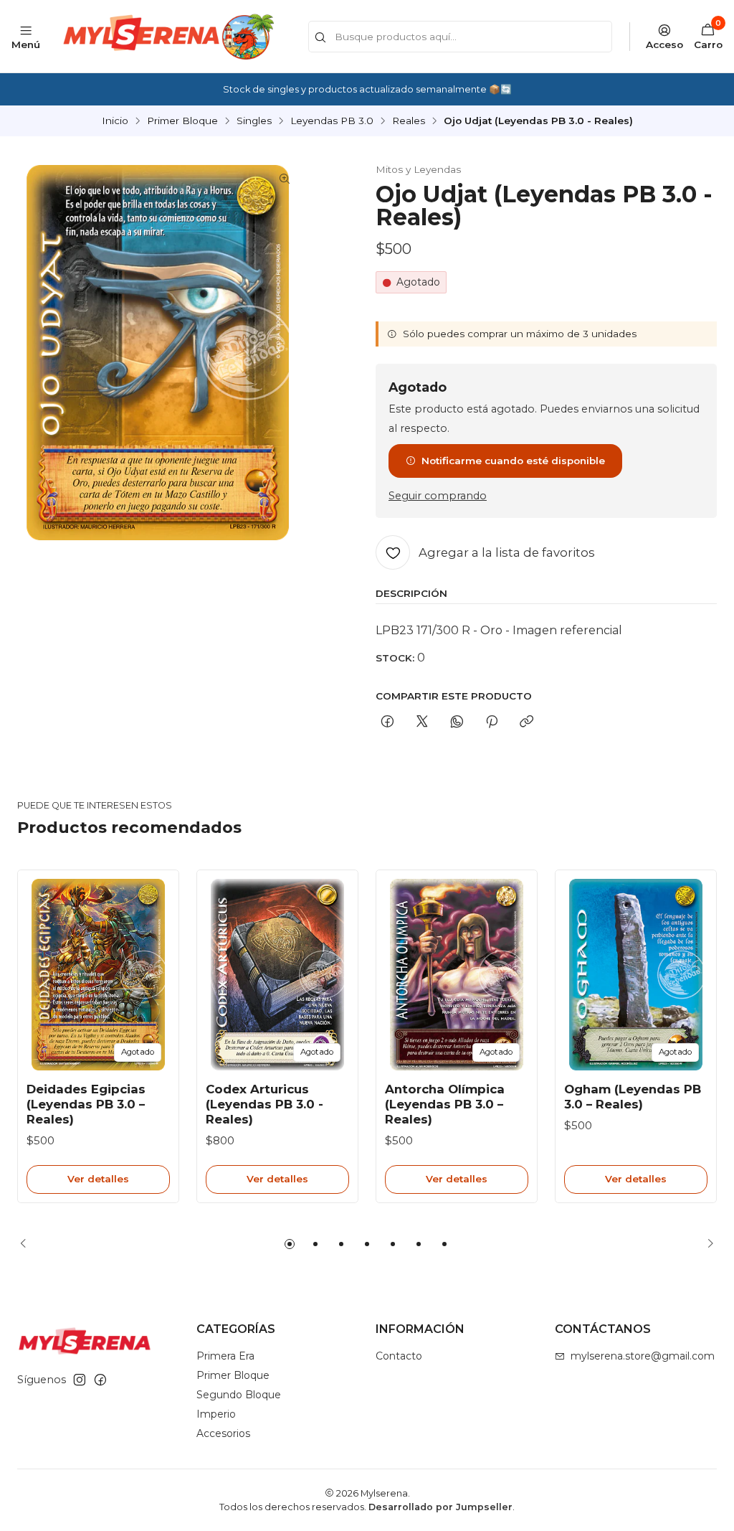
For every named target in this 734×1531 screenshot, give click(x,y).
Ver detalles (98, 1178)
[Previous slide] (28, 1244)
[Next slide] (706, 1244)
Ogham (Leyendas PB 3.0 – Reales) (632, 1096)
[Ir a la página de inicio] (166, 36)
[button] (289, 1244)
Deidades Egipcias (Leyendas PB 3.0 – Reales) (86, 1104)
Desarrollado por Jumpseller (440, 1507)
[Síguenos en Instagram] (79, 1379)
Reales (408, 121)
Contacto (399, 1355)
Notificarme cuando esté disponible (513, 460)
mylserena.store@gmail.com (643, 1355)
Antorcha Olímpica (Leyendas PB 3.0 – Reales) (445, 1104)
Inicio (115, 121)
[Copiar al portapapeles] (526, 722)
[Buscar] (320, 38)
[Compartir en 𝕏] (422, 722)
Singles (254, 121)
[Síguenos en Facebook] (100, 1379)
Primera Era (225, 1355)
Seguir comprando (438, 496)
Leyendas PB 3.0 (331, 121)
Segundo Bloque (238, 1394)
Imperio (216, 1414)
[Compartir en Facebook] (387, 722)
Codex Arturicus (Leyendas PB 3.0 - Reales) (264, 1104)
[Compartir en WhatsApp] (457, 722)
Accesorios (223, 1433)
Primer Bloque (182, 121)
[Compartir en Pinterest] (492, 722)
